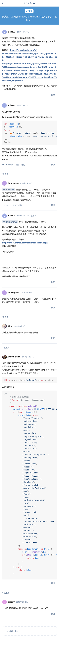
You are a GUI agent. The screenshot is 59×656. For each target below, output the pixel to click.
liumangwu (11, 221)
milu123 (10, 189)
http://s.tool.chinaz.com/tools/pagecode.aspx (25, 242)
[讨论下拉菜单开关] (56, 3)
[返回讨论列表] (3, 3)
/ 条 (28, 3)
